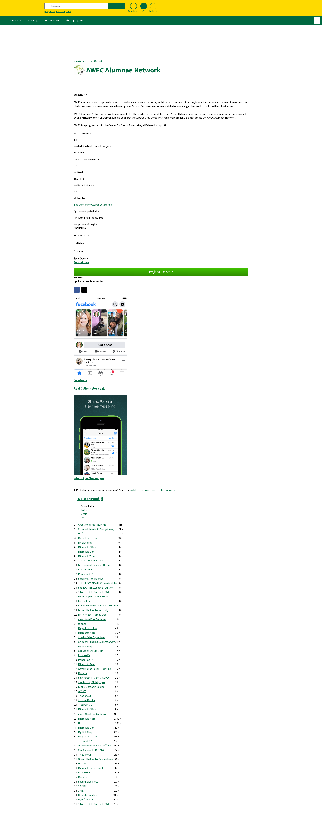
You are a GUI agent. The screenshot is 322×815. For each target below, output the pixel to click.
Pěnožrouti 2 (85, 574)
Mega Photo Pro (87, 538)
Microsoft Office (87, 547)
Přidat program (74, 20)
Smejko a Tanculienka (90, 578)
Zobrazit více (81, 262)
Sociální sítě (96, 61)
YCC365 (82, 691)
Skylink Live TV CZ (88, 781)
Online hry (15, 20)
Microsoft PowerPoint (90, 768)
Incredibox (84, 601)
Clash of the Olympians (91, 637)
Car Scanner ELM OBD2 (91, 650)
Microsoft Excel (86, 551)
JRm (81, 790)
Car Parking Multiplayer (91, 682)
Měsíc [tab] (83, 513)
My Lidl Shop (85, 542)
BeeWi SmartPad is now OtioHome (98, 605)
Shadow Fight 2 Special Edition (95, 587)
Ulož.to (82, 533)
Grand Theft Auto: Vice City (93, 610)
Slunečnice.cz (80, 61)
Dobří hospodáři (87, 795)
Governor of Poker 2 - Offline (94, 565)
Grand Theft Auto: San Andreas (95, 759)
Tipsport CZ (85, 704)
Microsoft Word (86, 556)
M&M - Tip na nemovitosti (93, 596)
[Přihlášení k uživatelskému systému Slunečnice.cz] (317, 20)
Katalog (33, 20)
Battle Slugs (85, 569)
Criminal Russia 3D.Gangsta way (96, 529)
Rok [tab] (82, 517)
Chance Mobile (86, 700)
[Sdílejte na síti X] (84, 290)
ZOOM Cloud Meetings (91, 560)
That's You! (84, 695)
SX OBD (82, 786)
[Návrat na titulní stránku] (22, 8)
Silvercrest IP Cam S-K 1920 (94, 592)
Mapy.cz (82, 673)
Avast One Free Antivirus (92, 524)
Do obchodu (52, 20)
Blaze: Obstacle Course (91, 686)
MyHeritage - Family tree (92, 614)
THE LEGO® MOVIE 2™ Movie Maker (98, 583)
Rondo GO (84, 655)
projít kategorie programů (57, 11)
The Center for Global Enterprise (93, 204)
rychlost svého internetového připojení (152, 490)
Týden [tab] (83, 510)
